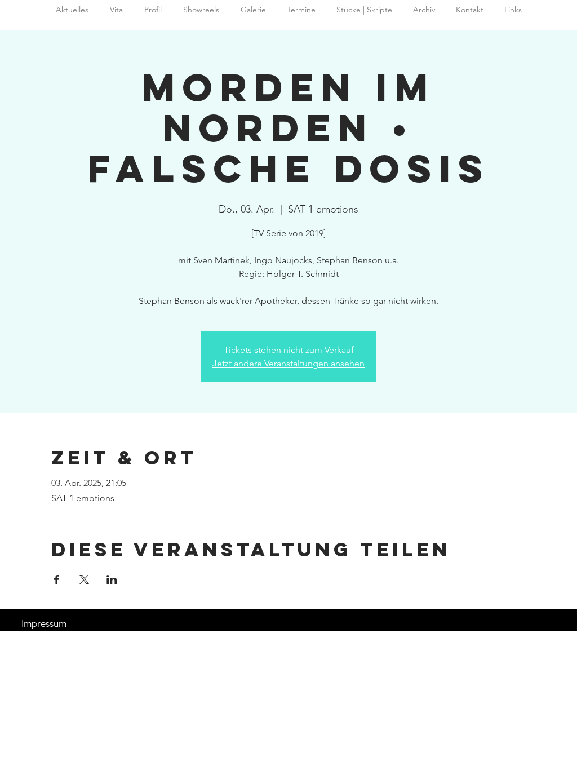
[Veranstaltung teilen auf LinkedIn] (111, 579)
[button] (423, 10)
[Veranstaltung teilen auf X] (84, 579)
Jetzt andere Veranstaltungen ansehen (288, 363)
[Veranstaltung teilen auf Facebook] (56, 579)
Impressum (43, 623)
